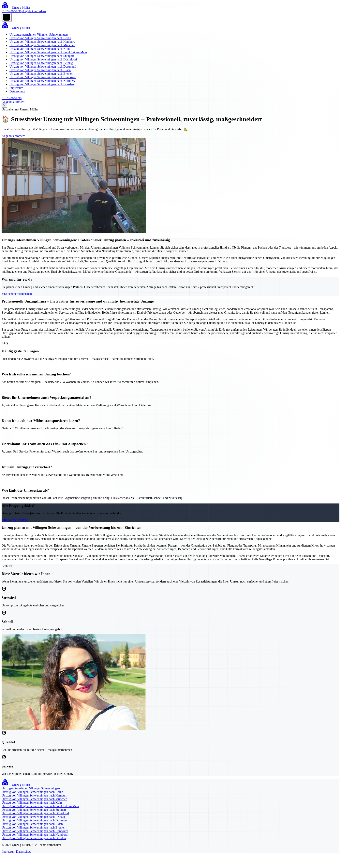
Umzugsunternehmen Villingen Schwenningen (38, 34)
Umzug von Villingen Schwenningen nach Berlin (40, 38)
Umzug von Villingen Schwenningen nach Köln (39, 48)
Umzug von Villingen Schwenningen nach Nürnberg (42, 80)
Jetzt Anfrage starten (14, 520)
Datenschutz (17, 91)
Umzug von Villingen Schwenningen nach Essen (40, 70)
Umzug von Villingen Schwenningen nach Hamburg (42, 41)
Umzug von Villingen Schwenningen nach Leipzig (41, 63)
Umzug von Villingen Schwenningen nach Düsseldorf (43, 59)
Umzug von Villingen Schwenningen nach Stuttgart (41, 56)
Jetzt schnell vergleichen (17, 293)
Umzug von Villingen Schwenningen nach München (42, 45)
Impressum (16, 88)
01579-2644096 (12, 11)
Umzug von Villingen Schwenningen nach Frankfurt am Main (48, 52)
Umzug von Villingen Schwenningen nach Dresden (41, 84)
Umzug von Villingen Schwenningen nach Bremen (41, 73)
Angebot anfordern (34, 11)
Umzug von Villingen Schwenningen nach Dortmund (42, 66)
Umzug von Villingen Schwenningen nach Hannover (42, 77)
